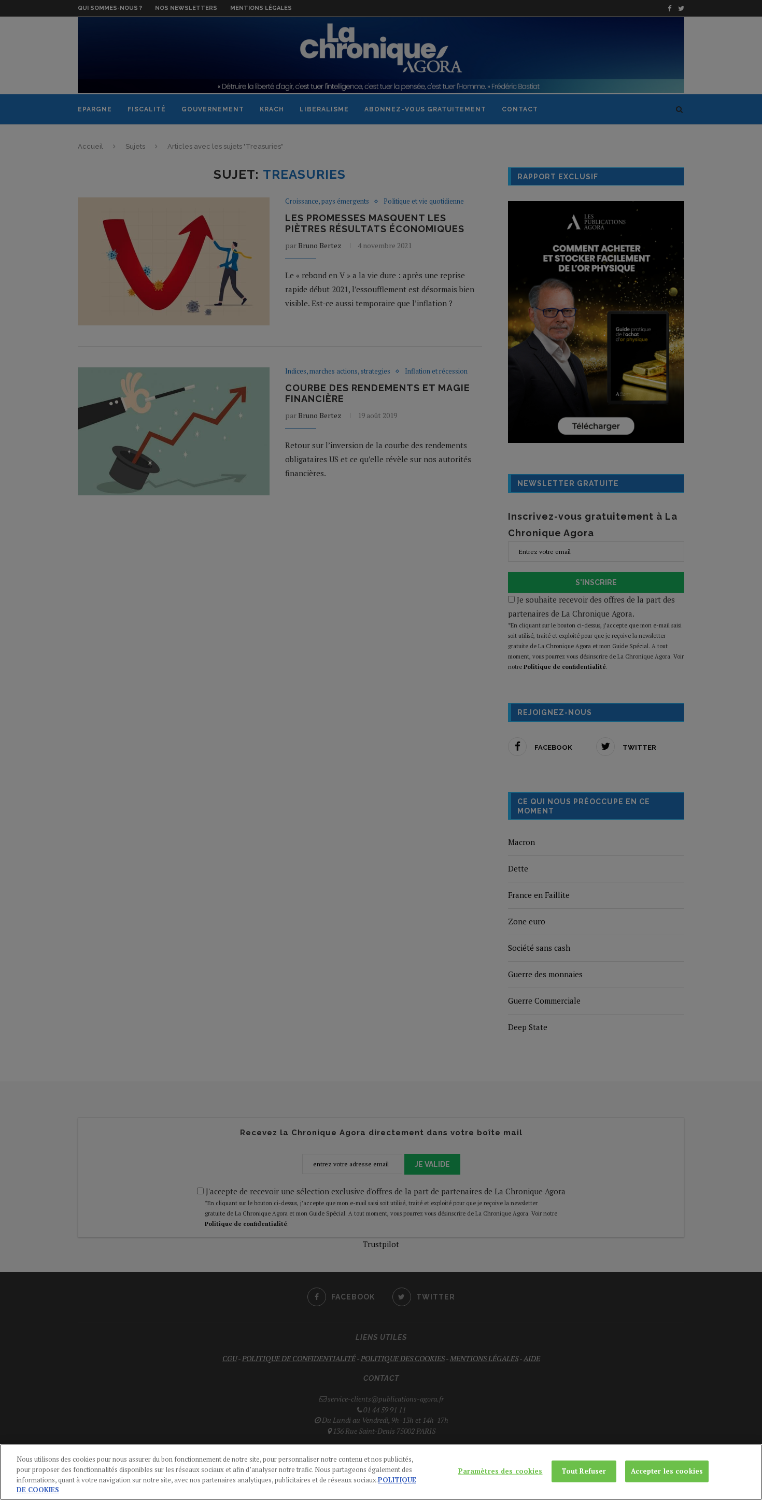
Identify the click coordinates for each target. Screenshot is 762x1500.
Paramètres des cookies (500, 1471)
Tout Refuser (583, 1471)
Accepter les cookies (667, 1471)
